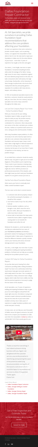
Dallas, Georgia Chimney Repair (17, 391)
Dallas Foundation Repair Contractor (18, 384)
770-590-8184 (12, 417)
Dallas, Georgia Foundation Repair (17, 393)
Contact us (24, 317)
